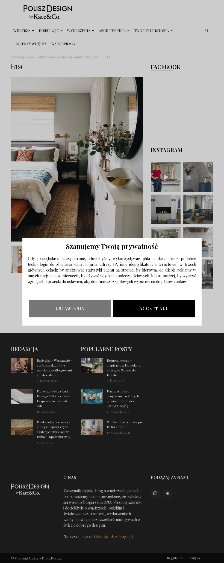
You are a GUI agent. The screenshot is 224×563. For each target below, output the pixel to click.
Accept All (154, 308)
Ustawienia (70, 308)
